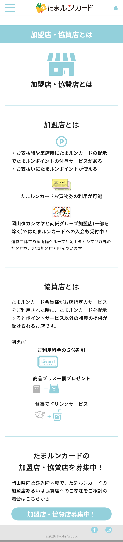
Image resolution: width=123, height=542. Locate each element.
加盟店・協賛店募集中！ (61, 513)
